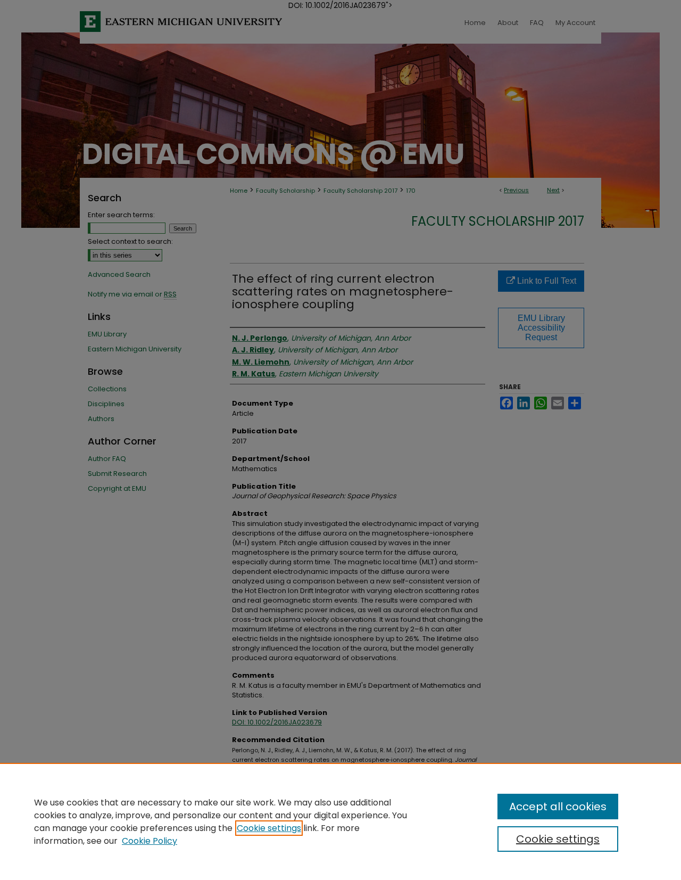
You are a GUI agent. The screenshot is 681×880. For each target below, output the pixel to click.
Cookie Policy (149, 841)
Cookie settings (269, 828)
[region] (340, 821)
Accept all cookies (558, 806)
